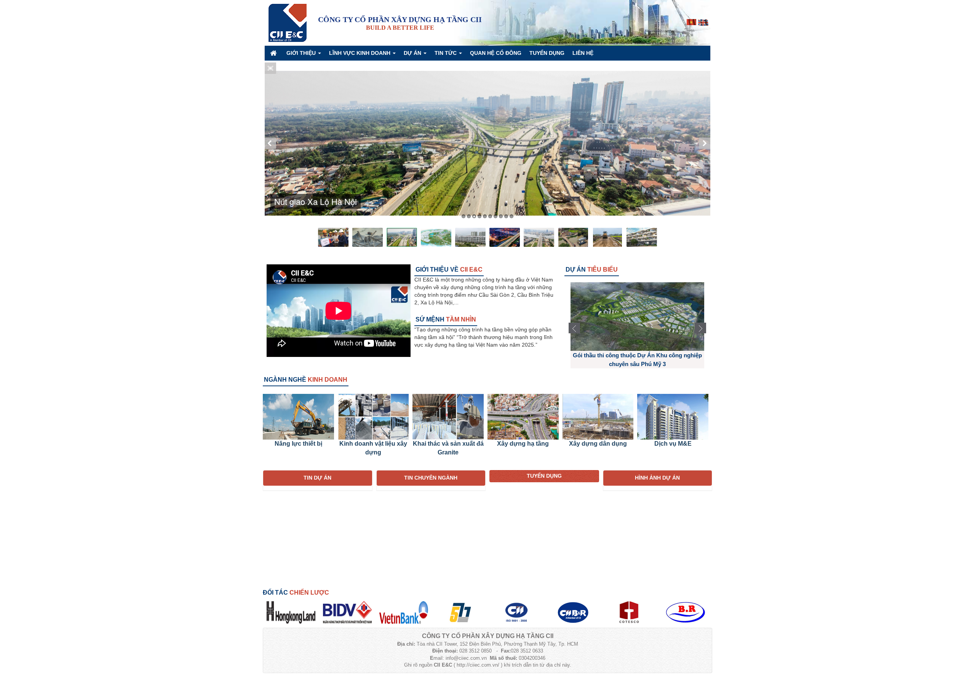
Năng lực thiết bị (298, 443)
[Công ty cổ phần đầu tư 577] (460, 612)
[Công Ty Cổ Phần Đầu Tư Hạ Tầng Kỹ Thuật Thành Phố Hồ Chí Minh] (516, 612)
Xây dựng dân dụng (598, 443)
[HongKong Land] (291, 612)
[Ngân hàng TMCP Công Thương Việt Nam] (403, 612)
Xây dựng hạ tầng (523, 443)
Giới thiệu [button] (301, 53)
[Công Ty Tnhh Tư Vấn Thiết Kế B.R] (685, 612)
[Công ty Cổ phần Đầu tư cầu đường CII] (573, 612)
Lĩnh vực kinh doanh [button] (360, 53)
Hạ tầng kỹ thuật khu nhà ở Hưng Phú (637, 355)
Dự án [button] (413, 53)
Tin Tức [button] (446, 53)
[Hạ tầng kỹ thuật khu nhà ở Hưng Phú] (637, 316)
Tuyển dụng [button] (546, 53)
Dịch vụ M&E (673, 443)
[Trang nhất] (274, 53)
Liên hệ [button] (582, 53)
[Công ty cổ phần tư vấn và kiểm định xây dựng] (629, 612)
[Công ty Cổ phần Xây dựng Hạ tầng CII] (288, 22)
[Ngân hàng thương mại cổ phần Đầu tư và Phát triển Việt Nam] (347, 612)
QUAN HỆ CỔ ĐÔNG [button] (495, 53)
